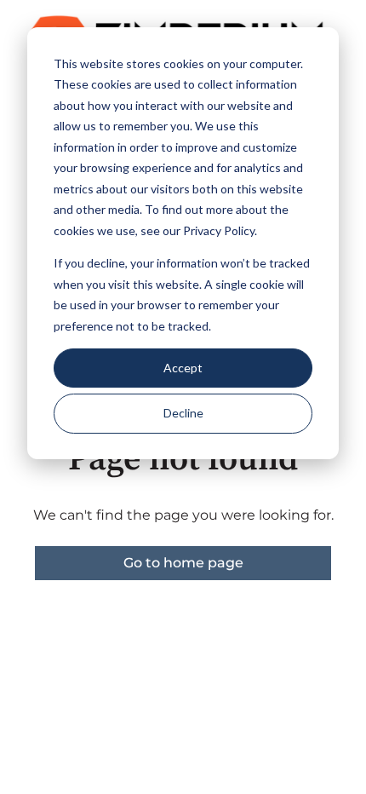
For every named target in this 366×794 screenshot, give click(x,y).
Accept (183, 367)
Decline (183, 413)
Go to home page (183, 563)
